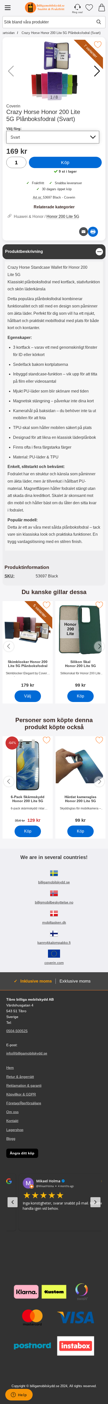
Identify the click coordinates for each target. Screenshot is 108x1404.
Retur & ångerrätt (20, 1077)
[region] (54, 251)
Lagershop (14, 1130)
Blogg (10, 1139)
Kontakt (12, 1121)
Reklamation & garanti (23, 1085)
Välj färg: (14, 129)
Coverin (13, 106)
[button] (97, 71)
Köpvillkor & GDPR (21, 1094)
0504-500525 (17, 1031)
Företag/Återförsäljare (23, 1103)
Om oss (12, 1112)
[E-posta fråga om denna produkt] (83, 231)
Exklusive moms (75, 981)
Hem (10, 1068)
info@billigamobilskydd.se (26, 1053)
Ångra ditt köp (22, 1153)
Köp (65, 162)
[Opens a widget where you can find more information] (19, 1395)
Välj (27, 696)
